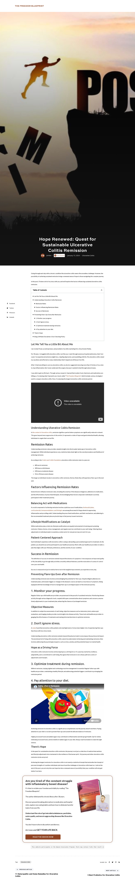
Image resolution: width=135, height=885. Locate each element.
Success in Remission (42, 311)
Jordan (48, 255)
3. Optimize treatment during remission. (48, 325)
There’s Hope (38, 333)
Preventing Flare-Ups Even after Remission (47, 314)
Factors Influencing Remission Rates (47, 307)
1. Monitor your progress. (44, 318)
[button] (101, 290)
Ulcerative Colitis (88, 256)
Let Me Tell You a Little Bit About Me (46, 296)
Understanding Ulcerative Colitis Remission (48, 300)
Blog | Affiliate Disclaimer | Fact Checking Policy (49, 336)
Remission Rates (41, 303)
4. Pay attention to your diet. (44, 329)
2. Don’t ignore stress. (42, 322)
